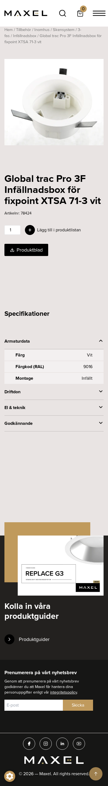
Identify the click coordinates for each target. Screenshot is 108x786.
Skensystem (63, 30)
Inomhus (42, 30)
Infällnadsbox (24, 36)
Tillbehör (23, 30)
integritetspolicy (63, 692)
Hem (8, 30)
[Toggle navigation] (99, 13)
